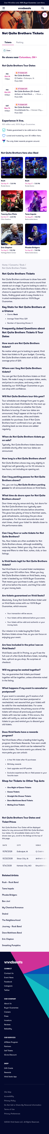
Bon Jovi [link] (6, 901)
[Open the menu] (3, 8)
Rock (22, 265)
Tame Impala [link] (8, 888)
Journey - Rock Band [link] (12, 926)
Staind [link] (5, 914)
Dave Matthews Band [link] (12, 933)
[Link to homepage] (24, 8)
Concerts (13, 265)
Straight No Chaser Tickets (19, 796)
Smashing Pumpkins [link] (11, 945)
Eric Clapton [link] (8, 939)
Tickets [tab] (8, 42)
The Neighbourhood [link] (11, 920)
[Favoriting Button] (44, 15)
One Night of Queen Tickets (19, 787)
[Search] (42, 8)
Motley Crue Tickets (16, 805)
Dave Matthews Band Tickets (20, 800)
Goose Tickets (13, 792)
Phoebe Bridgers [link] (9, 895)
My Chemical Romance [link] (12, 907)
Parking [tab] (19, 42)
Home (4, 265)
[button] (6, 50)
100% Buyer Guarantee (28, 3)
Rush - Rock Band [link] (10, 882)
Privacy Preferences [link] (12, 1114)
